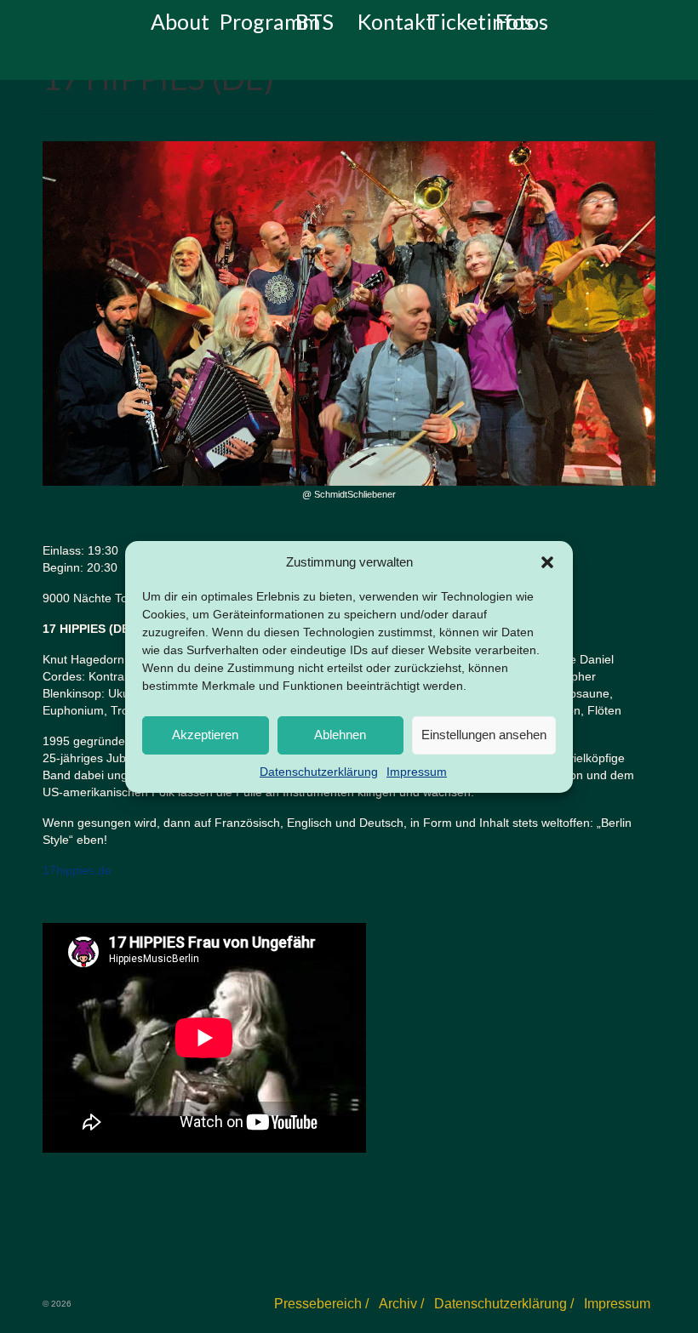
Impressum (416, 771)
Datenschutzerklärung (319, 771)
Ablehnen (340, 734)
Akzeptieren (205, 734)
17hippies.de (77, 870)
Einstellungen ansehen (483, 734)
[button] (547, 562)
